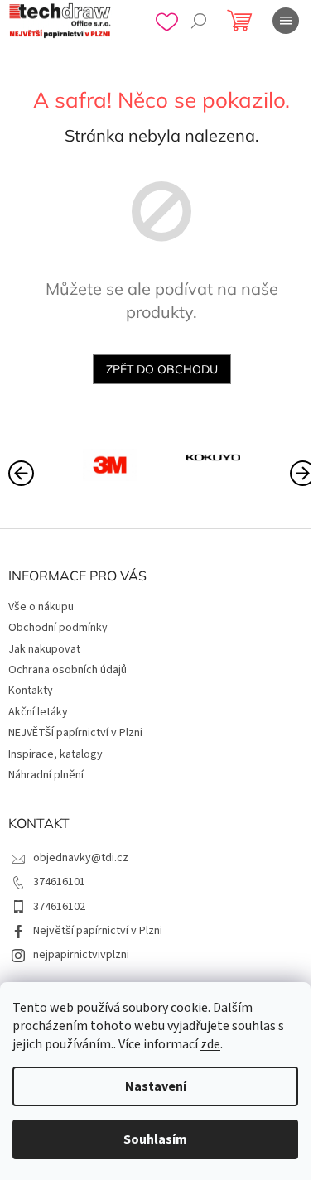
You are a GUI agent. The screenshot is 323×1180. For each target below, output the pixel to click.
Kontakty (30, 690)
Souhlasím (155, 1139)
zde (210, 1044)
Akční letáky (38, 712)
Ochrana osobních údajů (67, 670)
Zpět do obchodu (162, 369)
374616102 (59, 906)
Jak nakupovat (44, 649)
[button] (302, 472)
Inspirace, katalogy (55, 754)
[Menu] (285, 20)
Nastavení (155, 1086)
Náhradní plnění (46, 775)
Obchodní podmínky (58, 627)
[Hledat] (198, 20)
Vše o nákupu (41, 607)
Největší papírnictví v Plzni (97, 930)
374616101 (59, 882)
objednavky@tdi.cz (80, 858)
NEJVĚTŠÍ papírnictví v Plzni (75, 733)
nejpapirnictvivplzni (81, 954)
